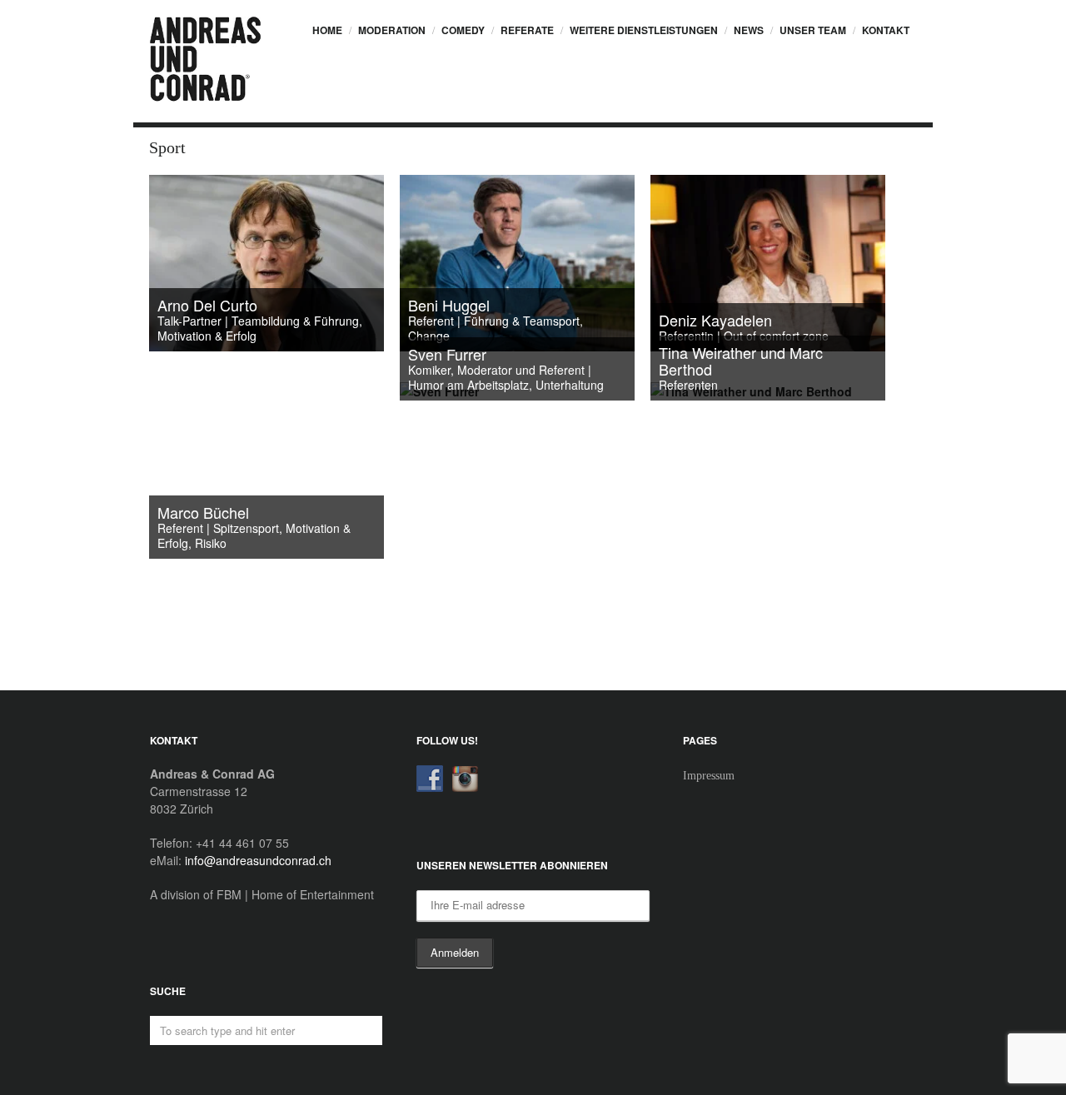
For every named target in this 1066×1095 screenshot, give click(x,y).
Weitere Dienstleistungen (644, 29)
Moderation (392, 29)
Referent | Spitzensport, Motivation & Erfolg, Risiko (254, 535)
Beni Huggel (449, 304)
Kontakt (885, 29)
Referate (527, 29)
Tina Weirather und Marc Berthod (741, 360)
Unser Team (813, 29)
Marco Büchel (203, 512)
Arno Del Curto (207, 304)
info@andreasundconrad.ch (258, 860)
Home (327, 29)
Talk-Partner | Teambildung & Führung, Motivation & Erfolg (259, 328)
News (749, 29)
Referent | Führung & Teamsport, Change (495, 328)
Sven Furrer (447, 354)
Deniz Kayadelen (715, 319)
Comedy (463, 29)
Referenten (688, 384)
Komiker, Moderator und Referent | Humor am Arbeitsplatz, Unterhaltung (506, 377)
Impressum (709, 775)
